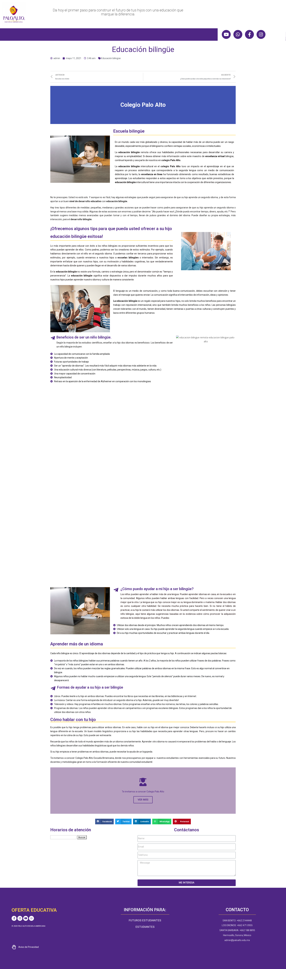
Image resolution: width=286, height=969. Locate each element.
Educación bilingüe (111, 58)
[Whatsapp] (237, 34)
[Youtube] (226, 34)
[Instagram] (261, 34)
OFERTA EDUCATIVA (34, 910)
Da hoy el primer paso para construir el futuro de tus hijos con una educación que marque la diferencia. (118, 12)
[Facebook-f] (249, 34)
